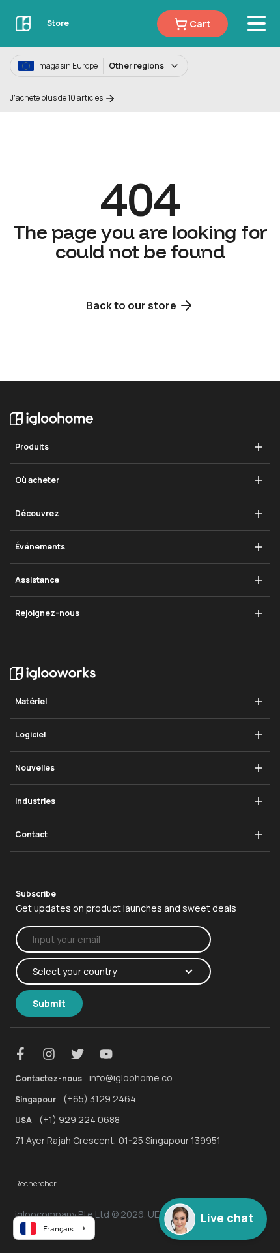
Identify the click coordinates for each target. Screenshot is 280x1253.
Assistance (37, 579)
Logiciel (30, 734)
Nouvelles (35, 767)
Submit (49, 1003)
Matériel (31, 701)
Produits (32, 446)
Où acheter (37, 480)
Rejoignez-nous (47, 613)
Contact (31, 834)
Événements (40, 546)
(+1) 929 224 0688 (79, 1119)
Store (58, 23)
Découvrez (37, 513)
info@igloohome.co (131, 1078)
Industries (35, 801)
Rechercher (36, 1183)
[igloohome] (23, 23)
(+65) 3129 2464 (99, 1098)
